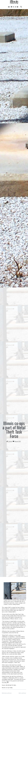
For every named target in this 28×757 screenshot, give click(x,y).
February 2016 (18, 441)
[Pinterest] (17, 7)
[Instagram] (15, 7)
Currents (10, 441)
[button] (9, 6)
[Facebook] (11, 7)
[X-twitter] (13, 7)
